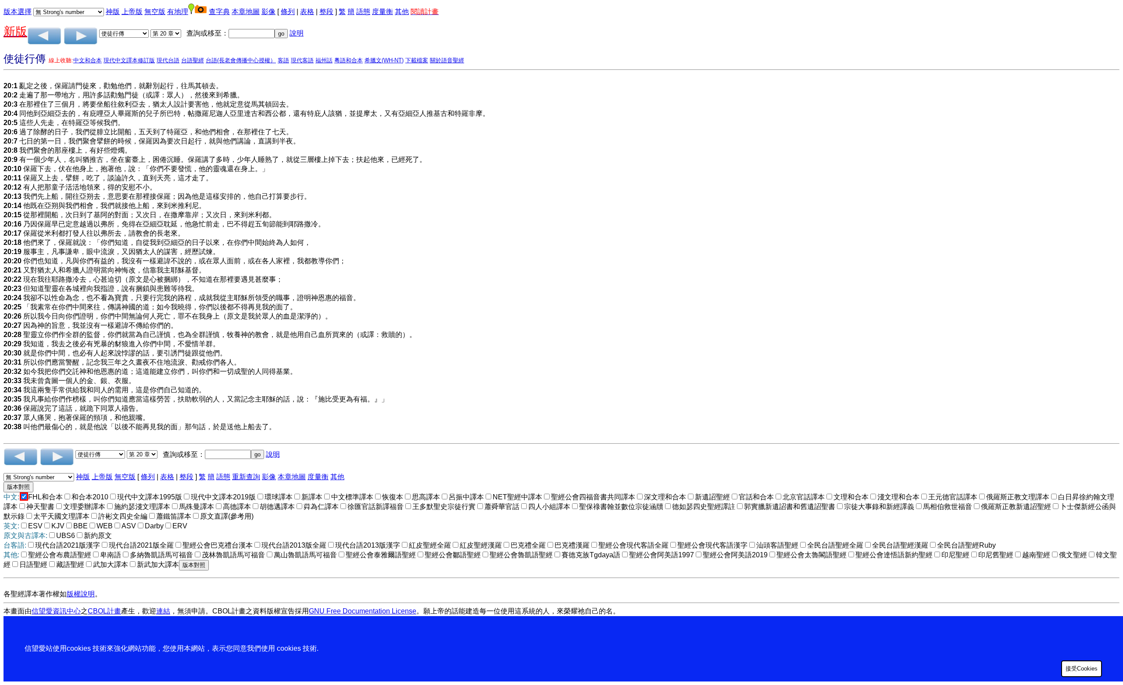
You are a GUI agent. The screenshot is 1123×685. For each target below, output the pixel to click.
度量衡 (382, 11)
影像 (268, 11)
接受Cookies (1082, 668)
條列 (288, 11)
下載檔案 (416, 60)
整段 (326, 11)
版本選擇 (18, 11)
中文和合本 (87, 60)
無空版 (154, 11)
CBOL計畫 (104, 611)
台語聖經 (192, 60)
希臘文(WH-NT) (384, 60)
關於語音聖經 (447, 60)
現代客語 (302, 60)
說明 (297, 33)
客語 (283, 60)
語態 (363, 11)
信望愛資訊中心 (56, 611)
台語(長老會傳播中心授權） (241, 60)
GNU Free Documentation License (362, 611)
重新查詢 (246, 477)
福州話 (324, 60)
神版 (113, 11)
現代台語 (168, 60)
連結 (163, 611)
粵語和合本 (348, 60)
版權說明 (81, 594)
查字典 (219, 11)
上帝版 (132, 11)
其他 (402, 11)
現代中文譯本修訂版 (129, 60)
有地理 (177, 11)
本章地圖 (246, 11)
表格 (307, 11)
